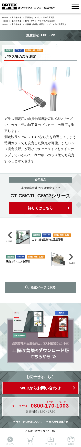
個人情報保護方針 (58, 421)
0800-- (50, 406)
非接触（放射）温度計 (35, 24)
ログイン (10, 444)
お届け (71, 444)
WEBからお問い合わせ (40, 388)
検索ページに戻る (43, 287)
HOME (5, 17)
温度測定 (29, 17)
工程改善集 (16, 17)
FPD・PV (29, 21)
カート (30, 444)
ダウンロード (51, 444)
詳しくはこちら (40, 208)
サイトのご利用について (29, 421)
